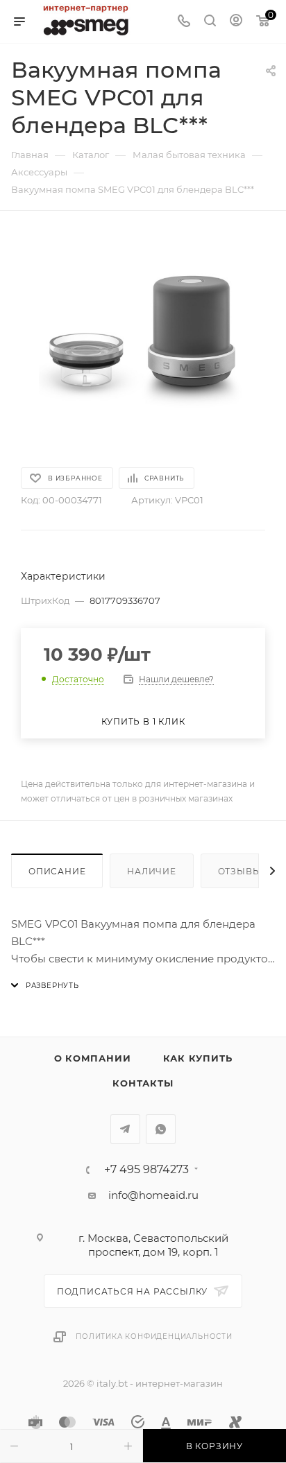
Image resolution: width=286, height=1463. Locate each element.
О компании (92, 1058)
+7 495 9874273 (146, 1169)
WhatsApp (161, 1129)
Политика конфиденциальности (154, 1336)
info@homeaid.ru (153, 1195)
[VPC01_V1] (143, 338)
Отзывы (240, 871)
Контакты (142, 1083)
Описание (56, 871)
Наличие (151, 871)
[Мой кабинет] (236, 21)
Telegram (125, 1129)
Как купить (198, 1058)
